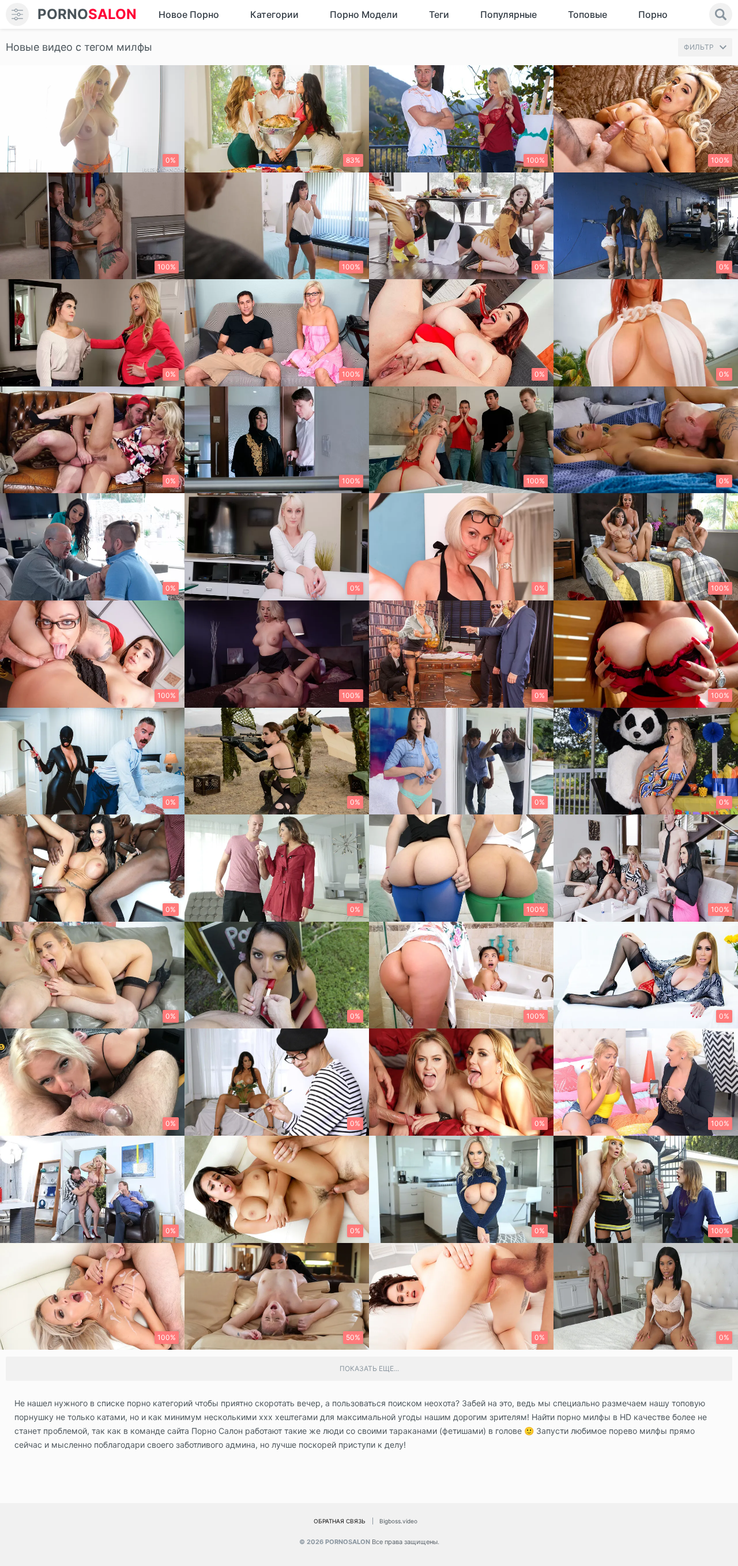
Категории (274, 14)
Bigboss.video (398, 1521)
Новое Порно (189, 14)
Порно (653, 14)
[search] (720, 14)
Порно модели (364, 14)
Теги (439, 14)
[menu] (17, 14)
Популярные (508, 14)
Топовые (587, 14)
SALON (87, 14)
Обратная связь (340, 1521)
